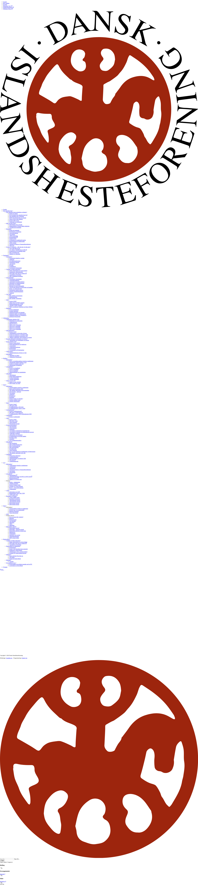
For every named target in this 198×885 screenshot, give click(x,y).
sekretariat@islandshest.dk (9, 620)
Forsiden (5, 607)
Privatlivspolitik (4, 631)
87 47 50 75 (5, 619)
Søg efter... (17, 859)
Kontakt (5, 608)
